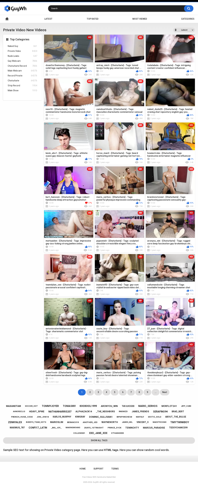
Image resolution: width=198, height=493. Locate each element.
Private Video (22, 51)
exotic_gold (154, 417)
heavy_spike (36, 411)
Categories (187, 19)
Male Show (22, 90)
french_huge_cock (22, 417)
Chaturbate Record (22, 66)
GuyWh (96, 482)
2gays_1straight (94, 428)
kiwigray (80, 417)
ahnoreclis (19, 411)
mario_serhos (147, 406)
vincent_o (143, 422)
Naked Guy (22, 46)
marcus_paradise (154, 427)
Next (164, 392)
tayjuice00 (128, 406)
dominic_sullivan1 (101, 417)
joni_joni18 (43, 417)
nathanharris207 (59, 411)
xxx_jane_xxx (98, 433)
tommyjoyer (50, 406)
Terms (115, 468)
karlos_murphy (62, 417)
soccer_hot (31, 406)
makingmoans (73, 428)
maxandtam (13, 406)
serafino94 (160, 411)
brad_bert (178, 411)
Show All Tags (99, 440)
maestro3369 (159, 422)
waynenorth (109, 422)
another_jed (90, 422)
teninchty (132, 427)
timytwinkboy (179, 422)
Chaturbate (22, 80)
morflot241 (169, 406)
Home (7, 19)
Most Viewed (139, 19)
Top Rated (92, 19)
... (156, 392)
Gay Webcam (22, 61)
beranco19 (73, 422)
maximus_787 (17, 427)
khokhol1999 (88, 406)
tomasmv (69, 406)
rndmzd (123, 411)
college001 (79, 433)
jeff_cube (186, 406)
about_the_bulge (175, 417)
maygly (140, 417)
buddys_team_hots (36, 422)
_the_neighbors (105, 411)
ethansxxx (117, 433)
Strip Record (22, 85)
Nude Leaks (22, 56)
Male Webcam (22, 70)
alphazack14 (83, 411)
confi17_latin (38, 427)
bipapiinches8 (124, 417)
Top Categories (19, 39)
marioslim (56, 422)
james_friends (140, 411)
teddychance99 (178, 427)
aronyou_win (109, 406)
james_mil (127, 422)
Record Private (22, 75)
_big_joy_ (56, 428)
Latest (48, 19)
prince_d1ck (114, 428)
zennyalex (15, 422)
